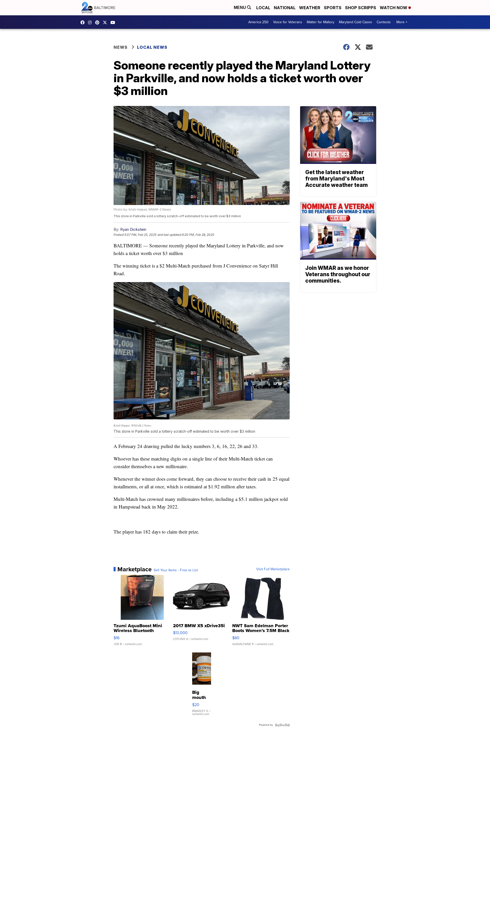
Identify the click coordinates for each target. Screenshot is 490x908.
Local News (152, 47)
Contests (384, 22)
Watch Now (394, 7)
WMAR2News (98, 22)
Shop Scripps (360, 7)
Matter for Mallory (320, 22)
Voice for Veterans (287, 22)
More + (401, 22)
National (285, 7)
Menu (240, 7)
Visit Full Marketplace (273, 569)
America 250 (258, 22)
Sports (332, 7)
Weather (309, 7)
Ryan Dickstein (133, 229)
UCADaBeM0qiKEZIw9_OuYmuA (114, 22)
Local (263, 7)
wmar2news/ (83, 22)
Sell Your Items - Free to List (176, 570)
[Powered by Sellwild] (282, 725)
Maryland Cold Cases (355, 22)
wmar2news (91, 22)
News (121, 47)
